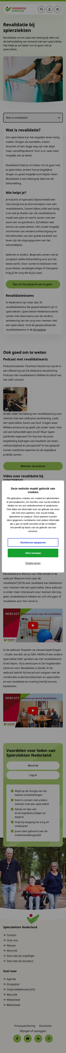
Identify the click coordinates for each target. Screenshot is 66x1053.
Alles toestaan (33, 553)
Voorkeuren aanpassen (33, 542)
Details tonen (33, 563)
